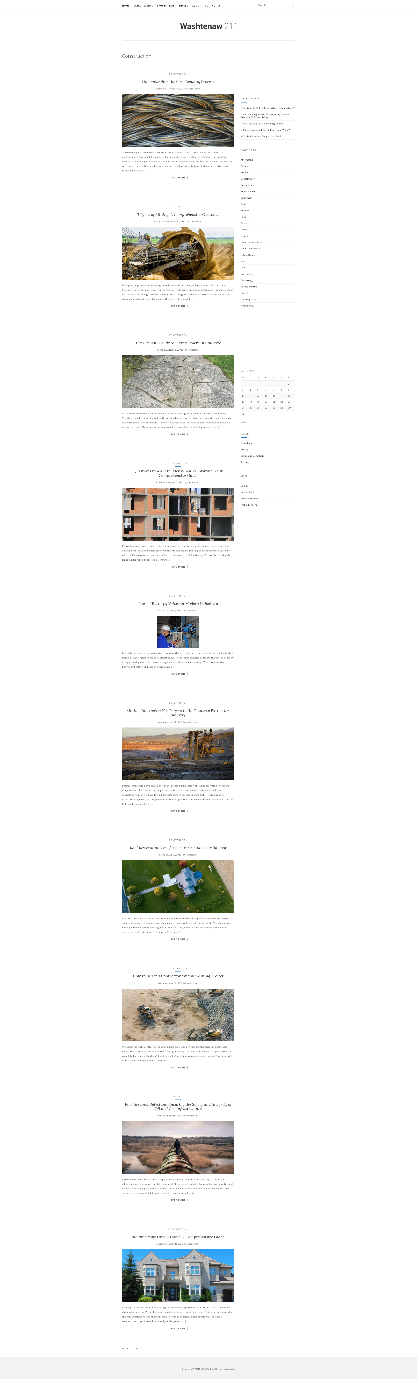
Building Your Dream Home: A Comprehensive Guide (178, 1236)
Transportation (249, 286)
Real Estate (247, 273)
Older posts (130, 1348)
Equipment (246, 197)
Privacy (244, 449)
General (245, 223)
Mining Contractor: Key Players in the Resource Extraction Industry (178, 712)
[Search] (292, 5)
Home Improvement (252, 242)
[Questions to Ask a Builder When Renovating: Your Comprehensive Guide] (178, 514)
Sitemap (245, 462)
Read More (178, 177)
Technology (247, 280)
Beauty (244, 166)
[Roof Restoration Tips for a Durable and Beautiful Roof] (178, 886)
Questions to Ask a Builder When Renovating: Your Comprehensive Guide (178, 473)
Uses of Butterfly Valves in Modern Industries (178, 603)
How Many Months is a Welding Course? (263, 123)
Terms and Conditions (253, 455)
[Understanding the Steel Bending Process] (178, 120)
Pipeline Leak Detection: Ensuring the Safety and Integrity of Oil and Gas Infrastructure (178, 1106)
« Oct (243, 422)
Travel (183, 6)
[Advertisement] (268, 69)
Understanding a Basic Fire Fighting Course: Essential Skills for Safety (265, 116)
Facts (243, 204)
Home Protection (250, 248)
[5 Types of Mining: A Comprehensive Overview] (178, 253)
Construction (178, 74)
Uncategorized (249, 299)
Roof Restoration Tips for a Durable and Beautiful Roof (178, 847)
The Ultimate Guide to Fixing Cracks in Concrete (178, 342)
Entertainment (248, 191)
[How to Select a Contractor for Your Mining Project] (178, 1015)
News (244, 261)
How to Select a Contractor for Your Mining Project (178, 975)
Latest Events (143, 6)
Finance (245, 210)
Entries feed (247, 492)
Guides (244, 229)
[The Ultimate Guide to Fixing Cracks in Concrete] (178, 381)
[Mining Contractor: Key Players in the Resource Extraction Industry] (178, 753)
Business (245, 172)
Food (243, 216)
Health (244, 235)
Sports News (166, 6)
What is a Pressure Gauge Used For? (261, 136)
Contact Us (213, 6)
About (196, 6)
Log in (244, 485)
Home (125, 6)
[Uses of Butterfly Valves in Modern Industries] (178, 632)
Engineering (247, 185)
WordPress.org (249, 504)
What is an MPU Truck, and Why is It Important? (267, 108)
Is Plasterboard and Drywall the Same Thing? (265, 130)
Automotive (247, 159)
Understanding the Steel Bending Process (178, 81)
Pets (243, 267)
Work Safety (247, 305)
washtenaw (194, 88)
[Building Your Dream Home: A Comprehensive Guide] (178, 1275)
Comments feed (249, 498)
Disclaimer (246, 443)
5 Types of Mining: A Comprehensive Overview (178, 214)
